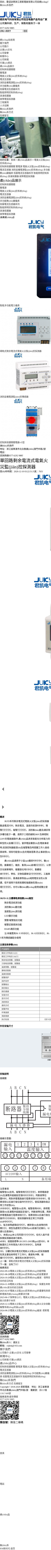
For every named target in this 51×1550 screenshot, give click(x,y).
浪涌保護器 (5, 96)
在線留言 (4, 115)
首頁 (13, 160)
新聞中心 (4, 56)
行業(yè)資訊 (6, 63)
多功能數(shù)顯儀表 (10, 86)
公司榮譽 (4, 53)
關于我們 (4, 43)
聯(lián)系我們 (6, 5)
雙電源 (3, 73)
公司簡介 (4, 46)
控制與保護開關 (7, 69)
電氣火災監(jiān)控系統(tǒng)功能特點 (28, 1271)
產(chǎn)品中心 (8, 1363)
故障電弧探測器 (7, 99)
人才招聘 (4, 105)
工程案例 (4, 102)
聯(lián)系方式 (6, 112)
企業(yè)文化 (6, 50)
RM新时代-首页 (7, 1548)
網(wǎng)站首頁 (7, 40)
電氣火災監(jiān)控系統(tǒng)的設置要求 (29, 1274)
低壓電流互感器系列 (10, 89)
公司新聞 (4, 59)
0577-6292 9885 (7, 1399)
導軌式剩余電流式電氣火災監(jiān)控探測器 (29, 1261)
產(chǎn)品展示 (7, 66)
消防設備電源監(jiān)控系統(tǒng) (15, 82)
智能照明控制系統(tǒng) (11, 92)
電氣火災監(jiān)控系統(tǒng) (13, 76)
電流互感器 (5, 79)
